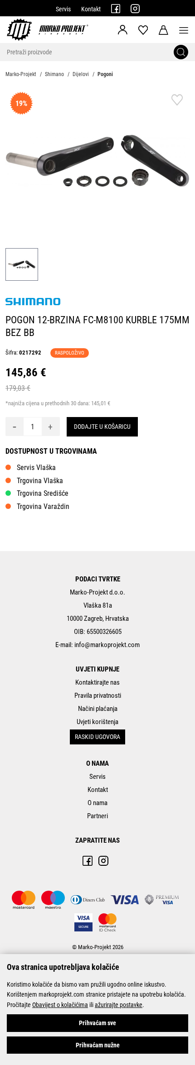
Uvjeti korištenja (97, 722)
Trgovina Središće (42, 493)
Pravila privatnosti (97, 695)
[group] (97, 161)
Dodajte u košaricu (102, 426)
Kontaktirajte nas (97, 682)
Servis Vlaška (36, 467)
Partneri (97, 816)
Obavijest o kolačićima (60, 1004)
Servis (63, 9)
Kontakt (91, 9)
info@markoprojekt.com (107, 645)
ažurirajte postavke (118, 1004)
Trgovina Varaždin (43, 506)
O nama (97, 803)
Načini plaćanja (97, 709)
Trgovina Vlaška (40, 480)
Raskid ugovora (97, 736)
